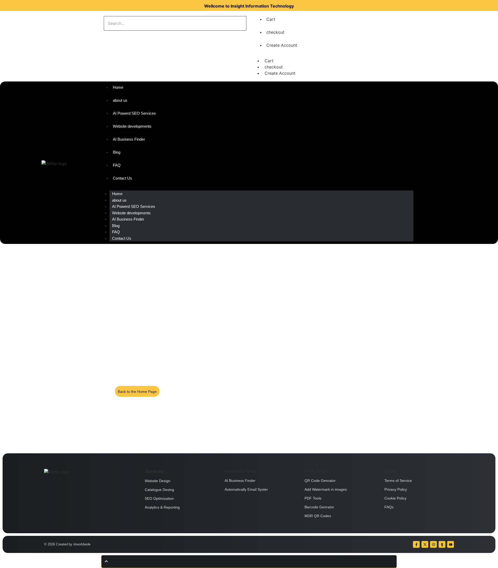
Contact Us (121, 238)
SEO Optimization (159, 498)
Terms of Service (398, 480)
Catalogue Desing (159, 490)
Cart (270, 19)
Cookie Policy (395, 498)
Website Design (157, 481)
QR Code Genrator (320, 480)
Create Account (281, 45)
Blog (116, 225)
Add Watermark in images (326, 489)
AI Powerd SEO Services (133, 206)
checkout (275, 32)
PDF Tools (313, 498)
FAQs (388, 507)
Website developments (131, 213)
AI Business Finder (128, 219)
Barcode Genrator (319, 507)
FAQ (116, 232)
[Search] (120, 36)
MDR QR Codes (318, 516)
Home (117, 193)
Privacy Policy (395, 489)
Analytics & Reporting (162, 507)
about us (119, 200)
